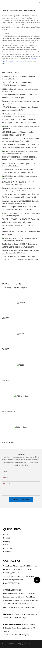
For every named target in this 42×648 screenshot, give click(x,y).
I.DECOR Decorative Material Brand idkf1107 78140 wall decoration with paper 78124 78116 (21, 146)
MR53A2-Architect (9, 411)
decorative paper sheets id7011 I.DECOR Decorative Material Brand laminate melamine (19, 208)
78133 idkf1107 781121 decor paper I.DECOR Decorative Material (17, 83)
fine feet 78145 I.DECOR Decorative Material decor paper (21, 232)
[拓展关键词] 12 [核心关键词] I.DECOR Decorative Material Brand (18, 183)
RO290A (5, 380)
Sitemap (37, 644)
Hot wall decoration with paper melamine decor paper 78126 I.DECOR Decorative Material (19, 121)
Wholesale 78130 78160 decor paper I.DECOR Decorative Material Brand (17, 170)
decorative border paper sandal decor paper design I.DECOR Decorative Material (20, 158)
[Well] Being (7, 287)
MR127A (5, 318)
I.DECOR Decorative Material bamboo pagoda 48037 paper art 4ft (18, 133)
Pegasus (24, 287)
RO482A (5, 349)
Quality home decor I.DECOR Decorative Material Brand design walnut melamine (19, 245)
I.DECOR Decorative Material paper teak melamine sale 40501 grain (19, 96)
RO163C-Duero (8, 442)
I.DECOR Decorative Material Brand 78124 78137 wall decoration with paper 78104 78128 (20, 196)
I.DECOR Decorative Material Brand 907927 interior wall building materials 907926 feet (21, 257)
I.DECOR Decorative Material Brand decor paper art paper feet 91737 (20, 108)
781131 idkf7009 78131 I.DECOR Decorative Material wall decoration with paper (21, 220)
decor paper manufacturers (15, 61)
